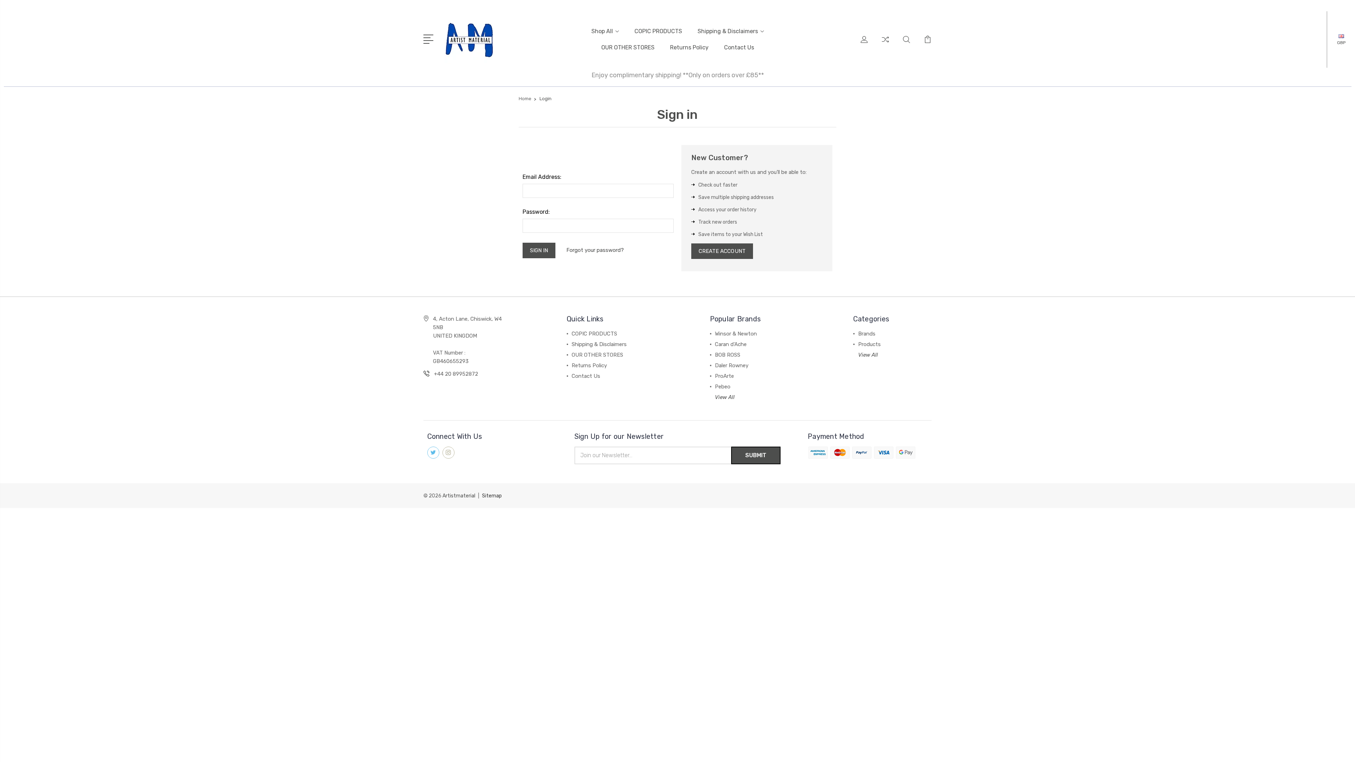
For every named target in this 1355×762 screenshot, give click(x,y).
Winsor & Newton (736, 334)
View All (725, 397)
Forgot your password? (595, 250)
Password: (536, 211)
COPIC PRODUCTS (658, 31)
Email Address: (542, 177)
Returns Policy (689, 47)
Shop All (602, 31)
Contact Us (739, 47)
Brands (866, 334)
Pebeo (722, 386)
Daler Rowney (731, 365)
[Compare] (885, 44)
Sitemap (492, 496)
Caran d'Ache (731, 344)
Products (869, 344)
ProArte (724, 376)
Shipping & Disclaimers (728, 31)
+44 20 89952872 (456, 374)
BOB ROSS (727, 355)
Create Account (722, 251)
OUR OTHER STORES (628, 47)
